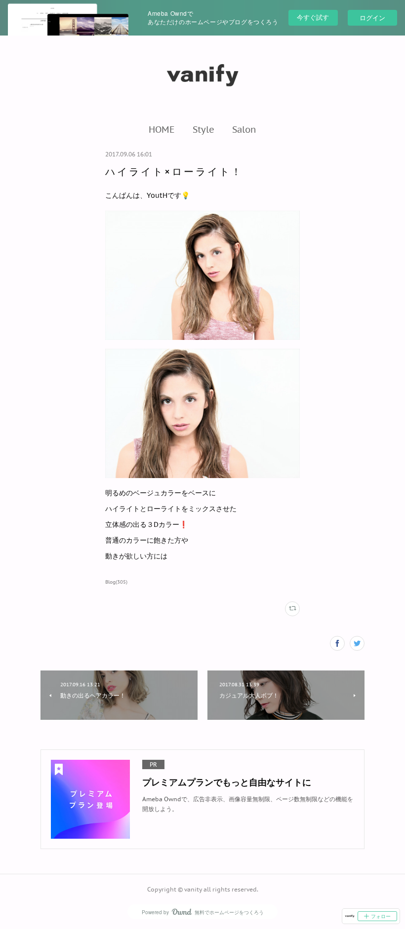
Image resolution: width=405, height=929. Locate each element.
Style (203, 129)
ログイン (372, 17)
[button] (162, 129)
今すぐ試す (313, 17)
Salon (244, 129)
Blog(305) (116, 582)
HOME (162, 129)
